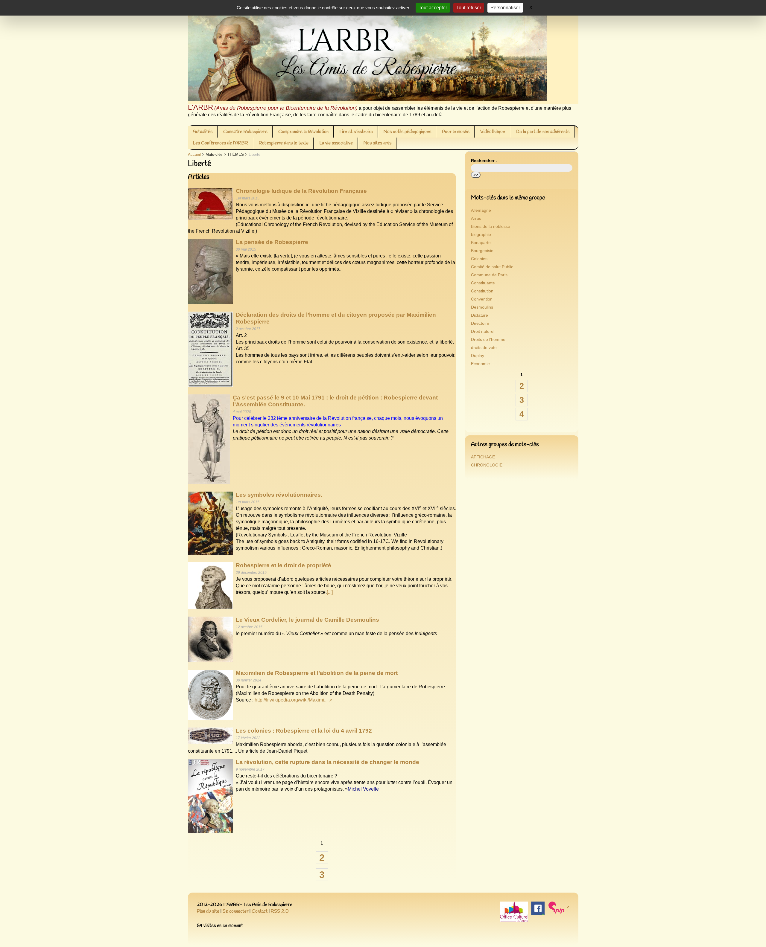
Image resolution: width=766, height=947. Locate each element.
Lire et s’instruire (356, 132)
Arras (476, 218)
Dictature (479, 315)
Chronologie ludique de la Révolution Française (301, 191)
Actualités (202, 132)
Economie (480, 364)
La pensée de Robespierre (272, 242)
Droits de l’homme (488, 339)
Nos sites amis (377, 143)
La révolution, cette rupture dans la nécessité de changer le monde (327, 762)
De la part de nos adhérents (542, 132)
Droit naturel (482, 331)
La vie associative (336, 143)
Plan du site (208, 911)
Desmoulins (482, 307)
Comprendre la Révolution (303, 132)
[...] (330, 592)
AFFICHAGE (483, 457)
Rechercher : (484, 160)
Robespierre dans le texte (283, 143)
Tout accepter (433, 7)
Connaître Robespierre (245, 132)
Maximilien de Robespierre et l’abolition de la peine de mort (317, 673)
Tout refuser (468, 7)
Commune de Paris (489, 275)
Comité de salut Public (492, 267)
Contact (260, 911)
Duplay (477, 355)
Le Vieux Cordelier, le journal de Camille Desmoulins (307, 620)
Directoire (480, 323)
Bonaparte (481, 242)
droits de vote (484, 347)
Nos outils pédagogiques (407, 132)
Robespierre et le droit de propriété (283, 565)
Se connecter (235, 911)
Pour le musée (455, 132)
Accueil (194, 154)
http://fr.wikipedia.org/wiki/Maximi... (291, 699)
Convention (482, 299)
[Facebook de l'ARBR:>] (538, 908)
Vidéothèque (492, 132)
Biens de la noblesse (490, 226)
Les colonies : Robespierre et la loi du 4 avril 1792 (304, 731)
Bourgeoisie (482, 250)
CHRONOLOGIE (486, 465)
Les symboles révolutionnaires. (279, 495)
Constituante (483, 283)
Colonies (479, 259)
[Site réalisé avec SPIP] (558, 907)
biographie (481, 234)
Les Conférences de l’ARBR (220, 143)
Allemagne (481, 210)
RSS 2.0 (280, 911)
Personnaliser (505, 7)
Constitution (482, 291)
